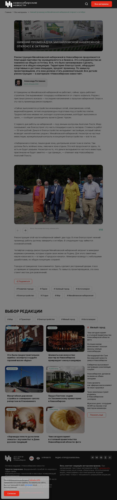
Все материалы (102, 4)
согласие (28, 485)
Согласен (11, 493)
